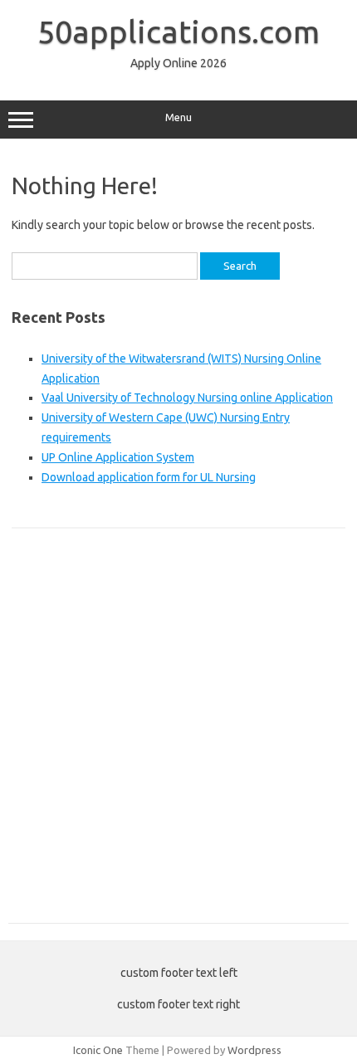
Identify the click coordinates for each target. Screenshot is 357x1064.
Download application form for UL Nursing (149, 477)
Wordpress (254, 1050)
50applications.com (178, 31)
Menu (178, 117)
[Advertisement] (178, 734)
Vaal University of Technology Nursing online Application (187, 397)
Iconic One (98, 1050)
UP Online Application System (118, 457)
